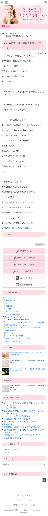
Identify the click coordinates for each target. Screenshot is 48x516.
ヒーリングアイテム (11, 311)
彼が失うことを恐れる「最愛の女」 (18, 416)
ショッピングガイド (24, 496)
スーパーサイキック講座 (14, 336)
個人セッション (11, 301)
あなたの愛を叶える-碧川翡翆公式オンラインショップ (24, 14)
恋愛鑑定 (9, 306)
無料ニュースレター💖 (12, 341)
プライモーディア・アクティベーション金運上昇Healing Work (23, 329)
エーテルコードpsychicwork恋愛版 (18, 319)
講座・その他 (9, 333)
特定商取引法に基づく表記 (24, 505)
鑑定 (6, 303)
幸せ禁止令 (8, 424)
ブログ (6, 452)
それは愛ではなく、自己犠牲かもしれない (21, 422)
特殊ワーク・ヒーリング (13, 317)
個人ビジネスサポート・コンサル (18, 338)
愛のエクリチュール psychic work (18, 325)
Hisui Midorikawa (30, 510)
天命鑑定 (9, 309)
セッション (8, 298)
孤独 (27, 228)
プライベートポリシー (24, 500)
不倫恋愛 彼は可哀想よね (14, 228)
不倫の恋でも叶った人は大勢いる (17, 419)
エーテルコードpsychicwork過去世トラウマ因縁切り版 (25, 322)
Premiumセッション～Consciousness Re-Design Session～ (27, 386)
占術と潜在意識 (10, 408)
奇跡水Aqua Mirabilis (13, 314)
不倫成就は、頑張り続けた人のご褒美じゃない (22, 427)
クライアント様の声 (11, 449)
